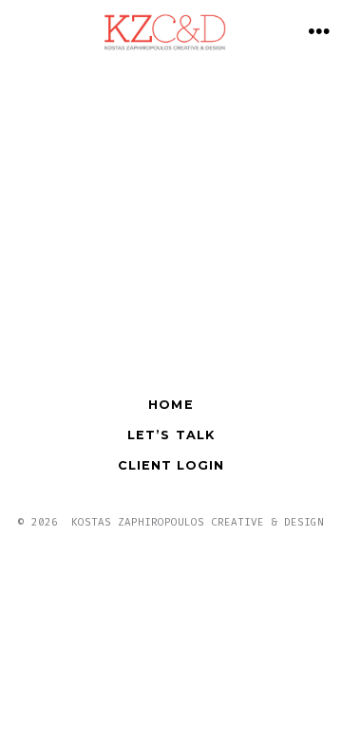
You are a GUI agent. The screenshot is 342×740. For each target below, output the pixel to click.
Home (170, 405)
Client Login (171, 465)
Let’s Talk (170, 435)
